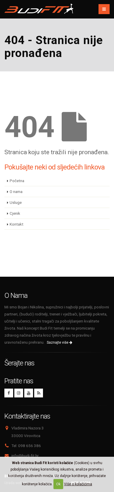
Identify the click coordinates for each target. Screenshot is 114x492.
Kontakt (16, 224)
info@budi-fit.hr (25, 455)
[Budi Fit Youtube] (28, 393)
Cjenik (15, 213)
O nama (16, 191)
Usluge (16, 202)
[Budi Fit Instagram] (18, 393)
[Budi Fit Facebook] (8, 393)
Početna (17, 180)
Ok (58, 484)
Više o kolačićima (78, 484)
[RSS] (38, 393)
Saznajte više (58, 342)
